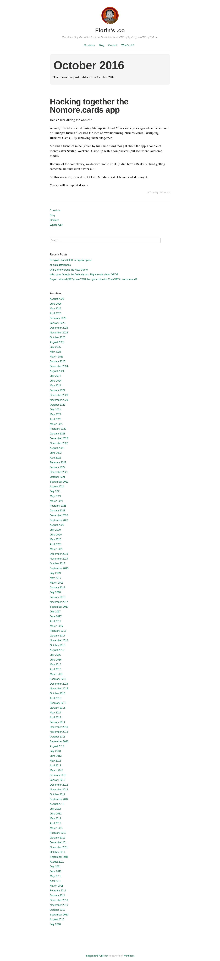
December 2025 (59, 327)
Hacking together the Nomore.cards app (89, 105)
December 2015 (59, 683)
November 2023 (59, 399)
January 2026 (57, 322)
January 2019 (57, 587)
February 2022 (58, 462)
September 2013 (59, 741)
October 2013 (57, 736)
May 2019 (55, 577)
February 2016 (58, 678)
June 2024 (56, 380)
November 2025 (59, 332)
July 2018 (55, 592)
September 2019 (59, 568)
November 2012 (59, 789)
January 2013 (57, 779)
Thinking (153, 192)
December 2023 (59, 395)
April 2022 (55, 457)
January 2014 (57, 722)
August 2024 (57, 371)
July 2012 (55, 808)
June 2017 (56, 616)
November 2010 (59, 904)
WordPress (129, 955)
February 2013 (58, 775)
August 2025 (57, 342)
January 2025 (57, 361)
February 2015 (58, 702)
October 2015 (57, 693)
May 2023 (55, 414)
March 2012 (56, 827)
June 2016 (56, 659)
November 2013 (59, 731)
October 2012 (57, 794)
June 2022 (56, 452)
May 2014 (55, 712)
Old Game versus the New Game (69, 269)
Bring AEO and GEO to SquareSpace (71, 260)
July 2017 (55, 611)
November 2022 (59, 443)
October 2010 (57, 909)
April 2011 (55, 880)
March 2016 (56, 674)
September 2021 (59, 481)
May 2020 (55, 539)
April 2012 (55, 823)
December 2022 (59, 438)
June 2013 (56, 755)
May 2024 (55, 385)
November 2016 (59, 640)
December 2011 (59, 842)
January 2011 (57, 895)
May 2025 (55, 351)
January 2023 (57, 433)
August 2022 (57, 447)
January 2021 (57, 510)
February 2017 (58, 630)
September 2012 (59, 799)
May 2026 (55, 308)
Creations (89, 45)
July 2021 (55, 491)
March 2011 (56, 885)
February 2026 (58, 318)
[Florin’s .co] (110, 24)
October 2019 (57, 563)
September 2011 (59, 856)
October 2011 (57, 852)
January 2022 (57, 467)
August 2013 (57, 746)
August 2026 (57, 298)
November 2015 (59, 688)
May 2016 (55, 664)
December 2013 (59, 726)
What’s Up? (127, 45)
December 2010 (59, 900)
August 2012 (57, 803)
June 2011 (55, 871)
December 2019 (59, 553)
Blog (101, 45)
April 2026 (55, 313)
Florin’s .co (110, 30)
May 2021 (55, 496)
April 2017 (55, 621)
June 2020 (56, 534)
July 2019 (55, 573)
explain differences (60, 264)
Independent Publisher (97, 955)
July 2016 (55, 654)
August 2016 (57, 650)
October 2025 (57, 337)
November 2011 (59, 847)
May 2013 (55, 760)
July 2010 (55, 924)
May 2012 (55, 818)
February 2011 (58, 890)
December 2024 (59, 366)
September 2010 (59, 914)
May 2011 (55, 876)
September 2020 (59, 520)
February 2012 (58, 832)
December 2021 (59, 472)
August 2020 (57, 524)
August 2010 (57, 919)
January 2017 (57, 635)
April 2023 (55, 419)
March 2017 (56, 625)
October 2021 (57, 476)
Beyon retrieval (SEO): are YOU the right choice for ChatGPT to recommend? (93, 279)
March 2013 (56, 770)
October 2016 (57, 645)
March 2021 (56, 500)
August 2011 (57, 861)
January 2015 (57, 707)
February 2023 (58, 428)
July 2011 (55, 866)
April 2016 (55, 669)
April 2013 (55, 765)
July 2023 (55, 409)
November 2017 (59, 601)
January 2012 (57, 837)
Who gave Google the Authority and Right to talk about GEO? (84, 274)
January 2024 (57, 390)
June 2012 (56, 813)
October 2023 (57, 404)
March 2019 (56, 582)
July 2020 (55, 529)
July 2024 (55, 375)
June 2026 (56, 303)
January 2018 (57, 597)
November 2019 (59, 558)
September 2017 (59, 606)
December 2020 (59, 515)
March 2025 (56, 356)
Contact (112, 45)
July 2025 (55, 346)
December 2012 (59, 784)
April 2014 (55, 717)
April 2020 (55, 544)
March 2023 (56, 423)
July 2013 (55, 751)
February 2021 (58, 505)
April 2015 (55, 698)
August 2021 (57, 486)
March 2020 (56, 548)
